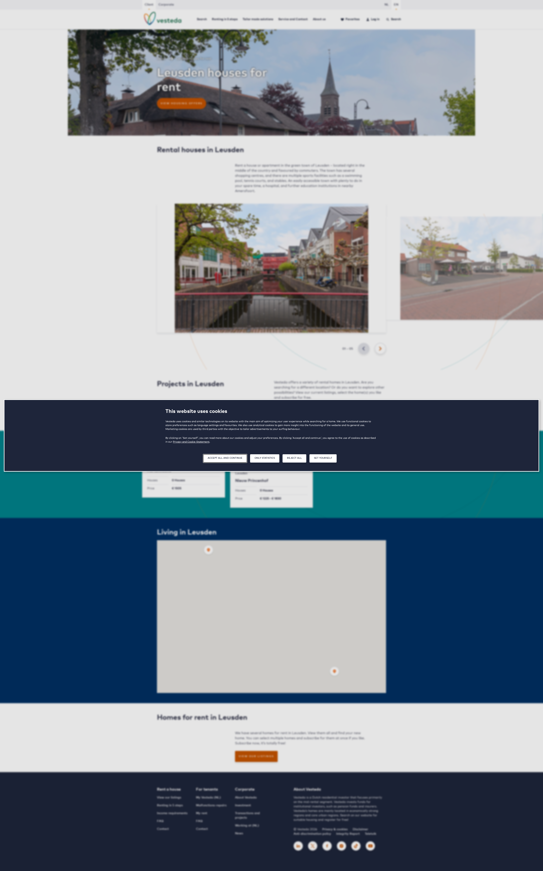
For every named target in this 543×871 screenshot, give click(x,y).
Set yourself (323, 458)
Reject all (294, 458)
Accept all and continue (225, 458)
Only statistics (265, 458)
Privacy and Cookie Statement (191, 442)
